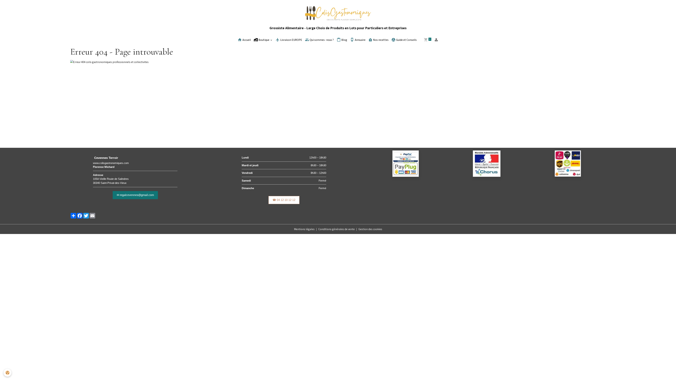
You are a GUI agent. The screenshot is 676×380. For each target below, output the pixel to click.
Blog (344, 40)
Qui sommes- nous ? (321, 40)
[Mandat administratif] (486, 163)
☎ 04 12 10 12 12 (284, 199)
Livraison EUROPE (291, 40)
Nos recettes (381, 40)
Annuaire (359, 40)
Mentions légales (304, 229)
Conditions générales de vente (336, 229)
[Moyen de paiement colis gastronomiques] (405, 163)
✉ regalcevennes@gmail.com (135, 195)
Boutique (264, 40)
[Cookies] (7, 373)
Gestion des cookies (370, 229)
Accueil (246, 40)
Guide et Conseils (406, 40)
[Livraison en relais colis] (568, 163)
